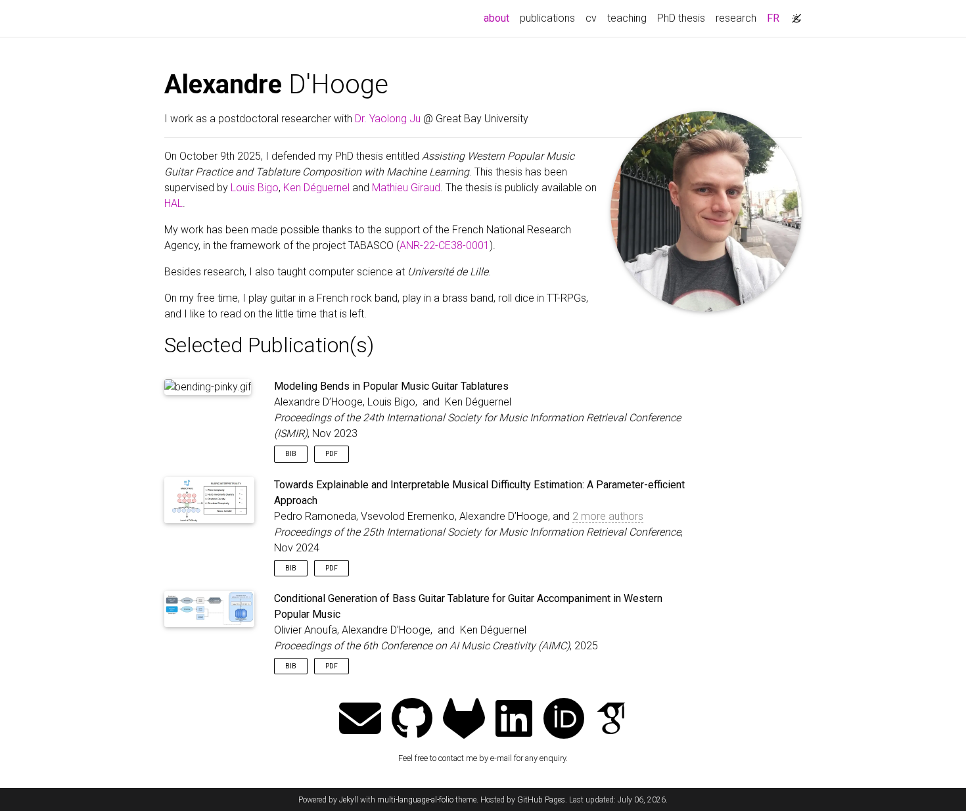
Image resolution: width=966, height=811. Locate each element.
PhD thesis (681, 18)
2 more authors (607, 516)
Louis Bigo (255, 187)
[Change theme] (793, 14)
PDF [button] (331, 454)
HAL (173, 203)
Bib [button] (290, 454)
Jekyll (348, 799)
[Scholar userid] (611, 720)
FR (773, 18)
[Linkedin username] (513, 720)
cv (591, 18)
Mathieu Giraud (406, 187)
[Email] (360, 720)
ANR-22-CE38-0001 (445, 245)
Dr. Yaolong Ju (388, 118)
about (499, 17)
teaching (627, 18)
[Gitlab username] (464, 720)
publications (547, 18)
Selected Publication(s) (269, 345)
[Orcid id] (564, 720)
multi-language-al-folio (415, 799)
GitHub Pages (541, 799)
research (736, 18)
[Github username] (412, 720)
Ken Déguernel (316, 187)
